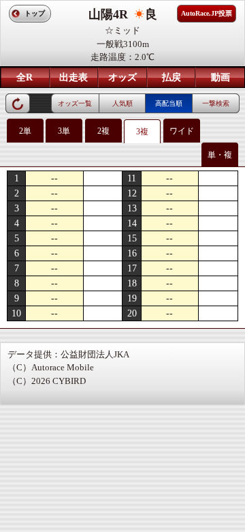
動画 (220, 77)
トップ (34, 13)
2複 (103, 131)
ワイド (181, 131)
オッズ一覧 (75, 103)
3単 (64, 131)
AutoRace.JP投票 (206, 13)
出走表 (73, 77)
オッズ (122, 77)
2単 (25, 131)
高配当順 (168, 103)
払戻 (171, 77)
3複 (142, 131)
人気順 (122, 103)
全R (24, 77)
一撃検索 (215, 103)
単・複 (220, 155)
